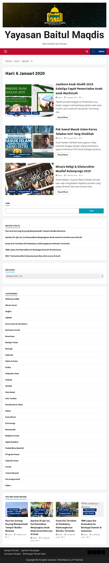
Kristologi (10, 423)
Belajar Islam (11, 342)
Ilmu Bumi (10, 392)
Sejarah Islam (11, 460)
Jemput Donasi (11, 550)
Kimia (8, 410)
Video (101, 51)
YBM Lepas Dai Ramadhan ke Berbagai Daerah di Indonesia (33, 249)
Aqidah (8, 317)
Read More (64, 118)
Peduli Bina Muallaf (14, 448)
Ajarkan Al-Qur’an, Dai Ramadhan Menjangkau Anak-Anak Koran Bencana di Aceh (43, 237)
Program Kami (24, 113)
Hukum (8, 379)
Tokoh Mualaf (12, 473)
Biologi (8, 348)
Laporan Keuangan (30, 550)
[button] (5, 51)
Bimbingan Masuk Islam (34, 554)
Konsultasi (10, 417)
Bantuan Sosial (12, 330)
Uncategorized (12, 479)
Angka (8, 311)
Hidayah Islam (24, 154)
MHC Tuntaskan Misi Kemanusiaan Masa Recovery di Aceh (32, 256)
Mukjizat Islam (12, 435)
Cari (7, 203)
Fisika (8, 367)
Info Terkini (10, 398)
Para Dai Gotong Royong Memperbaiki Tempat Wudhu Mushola (35, 231)
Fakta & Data (11, 361)
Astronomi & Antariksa (16, 323)
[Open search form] (87, 51)
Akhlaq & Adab (12, 299)
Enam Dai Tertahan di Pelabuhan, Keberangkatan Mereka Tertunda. (37, 243)
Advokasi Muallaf (12, 554)
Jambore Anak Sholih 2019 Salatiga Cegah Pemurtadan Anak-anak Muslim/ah (29, 100)
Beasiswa (9, 336)
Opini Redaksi (11, 442)
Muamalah (10, 429)
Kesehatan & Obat (14, 404)
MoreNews (63, 560)
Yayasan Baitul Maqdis (54, 35)
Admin (60, 97)
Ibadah (8, 385)
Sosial (8, 466)
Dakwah (12, 113)
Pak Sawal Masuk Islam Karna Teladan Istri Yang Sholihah (29, 142)
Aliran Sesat (11, 305)
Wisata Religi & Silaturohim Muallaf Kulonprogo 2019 (29, 179)
